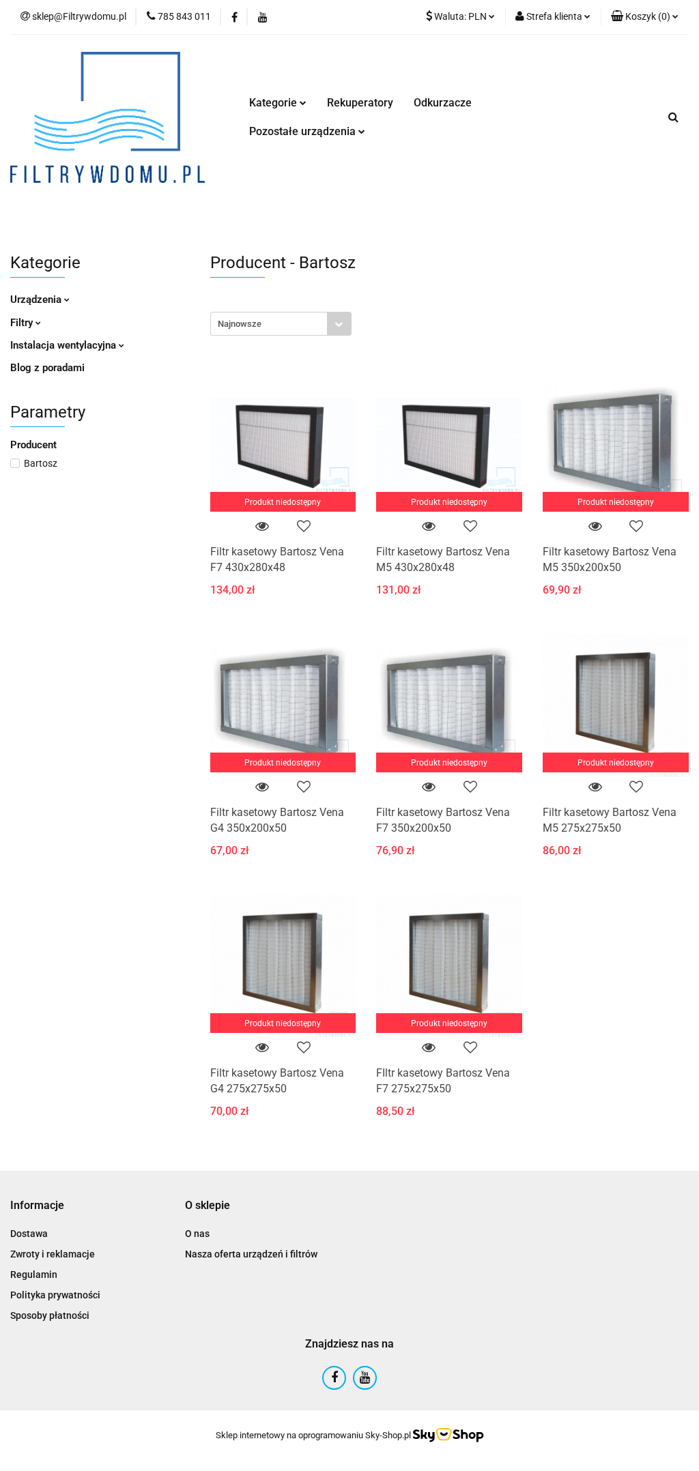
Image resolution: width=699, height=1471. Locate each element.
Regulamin (33, 1274)
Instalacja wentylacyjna (64, 345)
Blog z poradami (47, 368)
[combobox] (281, 324)
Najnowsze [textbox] (239, 324)
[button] (645, 17)
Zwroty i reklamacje (52, 1254)
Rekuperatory (360, 102)
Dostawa (29, 1233)
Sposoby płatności (49, 1315)
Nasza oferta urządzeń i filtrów (251, 1254)
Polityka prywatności (55, 1295)
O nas (197, 1233)
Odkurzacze (443, 102)
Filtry (22, 323)
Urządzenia (37, 299)
